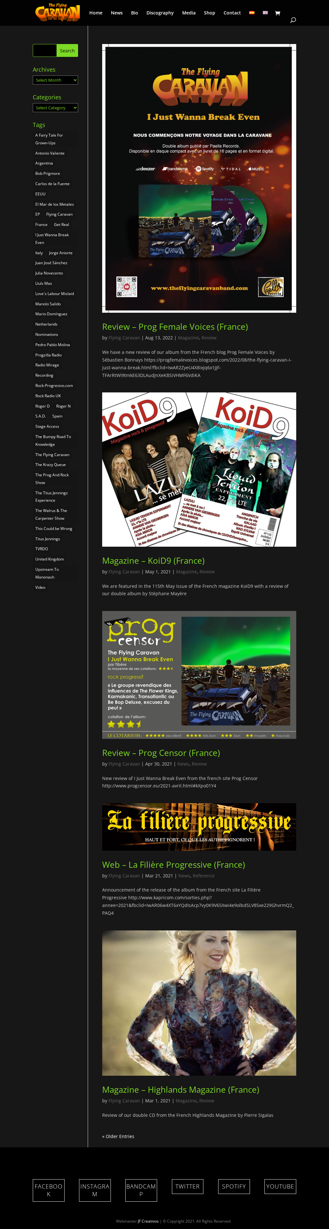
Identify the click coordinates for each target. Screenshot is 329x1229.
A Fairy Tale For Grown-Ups (49, 139)
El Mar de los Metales (54, 204)
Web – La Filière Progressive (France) (173, 864)
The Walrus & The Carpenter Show (51, 514)
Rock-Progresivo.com (54, 385)
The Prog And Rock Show (52, 478)
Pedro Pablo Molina (52, 344)
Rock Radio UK (48, 396)
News (117, 13)
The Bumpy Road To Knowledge (53, 440)
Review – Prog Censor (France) (161, 752)
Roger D (42, 406)
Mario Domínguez (51, 314)
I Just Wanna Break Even (52, 238)
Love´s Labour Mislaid (54, 293)
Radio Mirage (47, 365)
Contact (232, 13)
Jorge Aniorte (61, 253)
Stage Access (47, 426)
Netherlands (46, 324)
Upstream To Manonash (47, 573)
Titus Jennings (47, 539)
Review (209, 338)
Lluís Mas (43, 283)
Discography (160, 13)
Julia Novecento (49, 273)
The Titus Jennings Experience (51, 496)
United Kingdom (49, 559)
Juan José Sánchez (51, 262)
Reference (204, 876)
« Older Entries (118, 1136)
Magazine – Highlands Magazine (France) (180, 1089)
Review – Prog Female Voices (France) (175, 326)
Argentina (44, 163)
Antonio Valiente (50, 153)
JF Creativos (148, 1221)
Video (40, 587)
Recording (44, 375)
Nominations (46, 334)
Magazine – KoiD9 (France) (153, 560)
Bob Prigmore (47, 173)
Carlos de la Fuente (52, 183)
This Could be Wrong (53, 528)
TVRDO (41, 549)
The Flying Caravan (52, 454)
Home (95, 13)
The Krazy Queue (50, 464)
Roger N (63, 406)
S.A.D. (40, 416)
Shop (209, 13)
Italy (39, 253)
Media (189, 13)
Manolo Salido (48, 304)
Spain (57, 416)
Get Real (61, 224)
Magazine (188, 338)
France (41, 224)
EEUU (40, 194)
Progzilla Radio (48, 355)
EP (37, 214)
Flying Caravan (124, 338)
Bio (134, 13)
